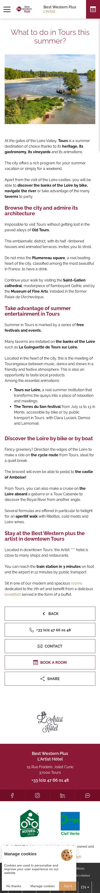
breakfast (13, 594)
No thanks (13, 886)
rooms (76, 583)
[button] (47, 116)
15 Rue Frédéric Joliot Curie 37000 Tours (50, 770)
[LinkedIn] (62, 795)
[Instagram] (37, 795)
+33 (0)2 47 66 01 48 (50, 780)
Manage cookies (42, 886)
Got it (68, 886)
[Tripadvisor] (87, 795)
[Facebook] (12, 795)
